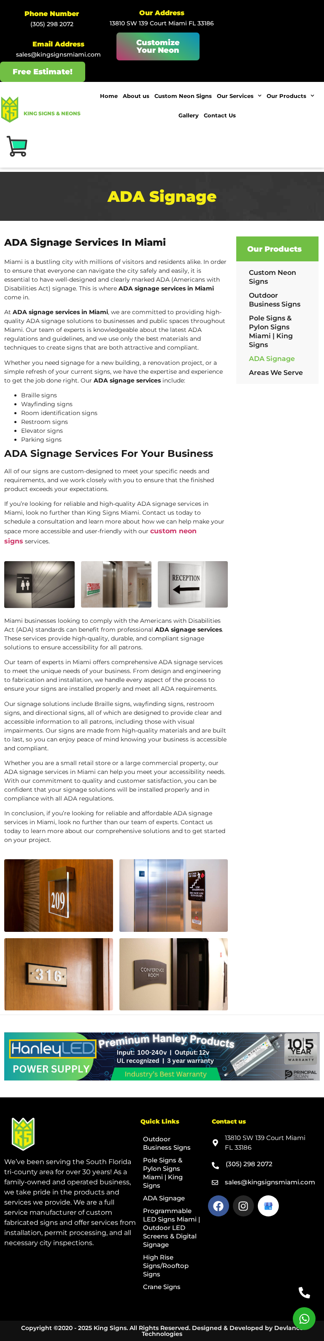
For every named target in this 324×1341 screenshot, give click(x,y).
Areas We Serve (276, 373)
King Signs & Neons (52, 113)
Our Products (286, 95)
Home (109, 95)
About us (136, 95)
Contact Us (220, 115)
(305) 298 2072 (51, 24)
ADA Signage (272, 359)
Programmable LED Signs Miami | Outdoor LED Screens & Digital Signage (171, 1228)
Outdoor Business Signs (274, 299)
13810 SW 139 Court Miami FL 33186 (162, 23)
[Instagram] (243, 1205)
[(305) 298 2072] (215, 1165)
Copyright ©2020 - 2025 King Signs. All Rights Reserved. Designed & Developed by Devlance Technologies (162, 1331)
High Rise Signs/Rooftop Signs (166, 1265)
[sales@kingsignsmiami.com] (215, 1182)
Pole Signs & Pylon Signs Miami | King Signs (271, 331)
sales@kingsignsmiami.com (58, 54)
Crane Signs (162, 1287)
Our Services (235, 95)
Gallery (188, 115)
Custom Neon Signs (183, 95)
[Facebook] (218, 1205)
